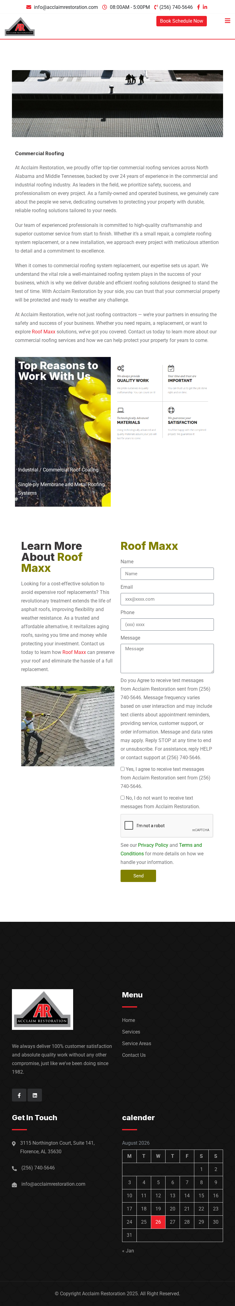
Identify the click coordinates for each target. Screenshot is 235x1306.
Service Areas (136, 1043)
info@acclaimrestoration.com (66, 7)
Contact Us (134, 1055)
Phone (127, 612)
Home (128, 1020)
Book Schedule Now (181, 21)
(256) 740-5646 (176, 7)
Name (127, 562)
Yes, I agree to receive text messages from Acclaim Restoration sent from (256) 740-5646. (166, 777)
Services (131, 1032)
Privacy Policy (153, 845)
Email (127, 587)
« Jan (128, 1251)
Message (130, 638)
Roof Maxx (43, 332)
